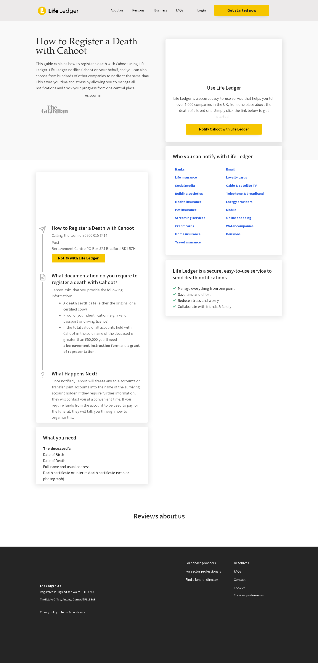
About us (117, 10)
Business (160, 10)
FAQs (179, 10)
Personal (139, 10)
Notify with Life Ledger (78, 258)
